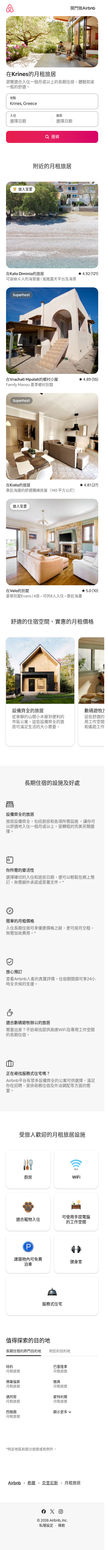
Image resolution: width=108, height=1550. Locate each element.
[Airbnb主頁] (10, 8)
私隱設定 (46, 1525)
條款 (61, 1525)
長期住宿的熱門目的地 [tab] (23, 1351)
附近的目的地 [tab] (59, 1351)
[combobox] (52, 104)
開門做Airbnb (82, 8)
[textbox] (29, 121)
